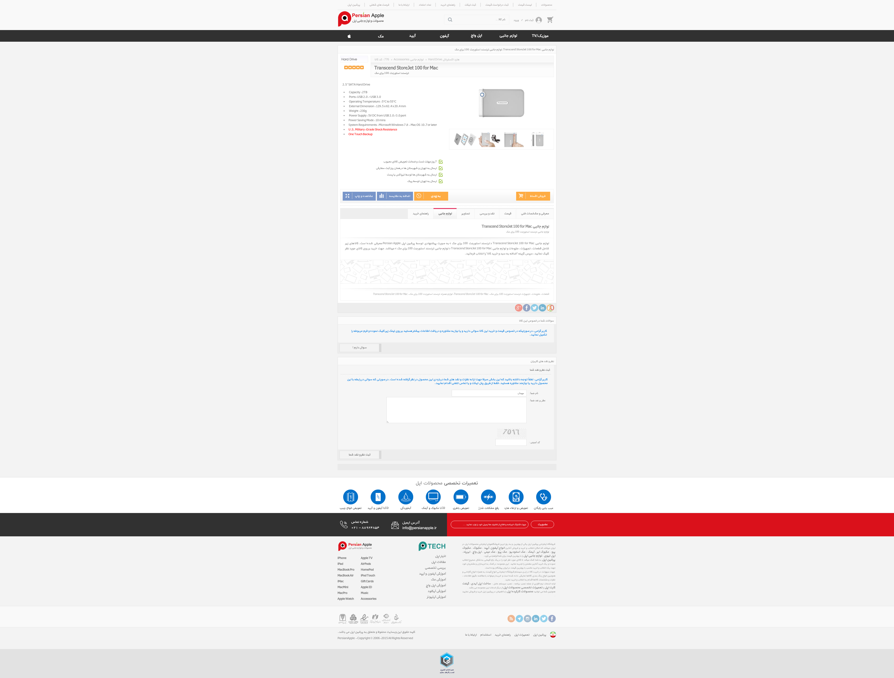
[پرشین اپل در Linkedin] (535, 618)
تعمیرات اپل (521, 635)
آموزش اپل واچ (436, 585)
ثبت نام (529, 20)
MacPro (342, 593)
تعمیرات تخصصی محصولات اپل (522, 587)
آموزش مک (438, 579)
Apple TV (366, 558)
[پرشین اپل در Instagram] (527, 618)
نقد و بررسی (486, 213)
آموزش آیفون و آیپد (432, 573)
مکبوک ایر (543, 552)
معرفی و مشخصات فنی (535, 213)
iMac (341, 581)
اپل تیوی (549, 556)
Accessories (368, 599)
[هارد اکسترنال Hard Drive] (354, 59)
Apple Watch (346, 599)
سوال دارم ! (359, 347)
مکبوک (477, 548)
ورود (516, 20)
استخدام (485, 635)
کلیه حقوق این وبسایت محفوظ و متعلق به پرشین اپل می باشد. (376, 632)
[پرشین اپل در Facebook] (552, 618)
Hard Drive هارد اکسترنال (443, 59)
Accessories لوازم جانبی (408, 59)
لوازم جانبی (445, 213)
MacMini (343, 587)
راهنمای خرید (421, 213)
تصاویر (465, 213)
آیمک (531, 552)
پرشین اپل (548, 560)
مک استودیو (517, 552)
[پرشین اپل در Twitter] (544, 618)
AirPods (366, 564)
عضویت (543, 524)
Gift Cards (367, 581)
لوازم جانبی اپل (532, 556)
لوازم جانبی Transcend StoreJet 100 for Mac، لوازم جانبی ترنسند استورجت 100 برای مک (504, 50)
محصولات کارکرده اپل (520, 591)
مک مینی (489, 552)
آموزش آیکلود (436, 591)
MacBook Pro (346, 570)
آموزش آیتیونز (436, 597)
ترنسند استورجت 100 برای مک (391, 73)
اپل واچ (476, 552)
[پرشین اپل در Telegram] (519, 618)
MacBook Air (346, 575)
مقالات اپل (438, 562)
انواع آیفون (497, 548)
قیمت (507, 213)
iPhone (342, 558)
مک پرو (502, 552)
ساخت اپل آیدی (481, 583)
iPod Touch (368, 575)
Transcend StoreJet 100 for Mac (406, 67)
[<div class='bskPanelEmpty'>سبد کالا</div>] (550, 19)
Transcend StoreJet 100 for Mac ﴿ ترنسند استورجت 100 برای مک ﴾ (492, 243)
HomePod (367, 570)
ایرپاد (466, 552)
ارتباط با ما (471, 635)
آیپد (486, 548)
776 (386, 59)
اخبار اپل (440, 556)
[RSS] (511, 618)
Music (364, 593)
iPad (340, 564)
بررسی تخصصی (435, 567)
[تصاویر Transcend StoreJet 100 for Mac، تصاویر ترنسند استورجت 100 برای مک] (501, 139)
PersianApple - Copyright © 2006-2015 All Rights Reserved (375, 638)
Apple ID (366, 587)
